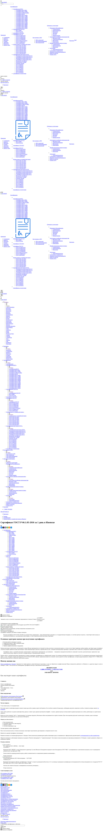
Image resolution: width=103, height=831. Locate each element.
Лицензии (6, 42)
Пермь (7, 332)
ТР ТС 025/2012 (19, 72)
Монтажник (55, 40)
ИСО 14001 (12, 533)
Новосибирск (9, 327)
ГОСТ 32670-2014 (20, 43)
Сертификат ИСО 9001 (21, 10)
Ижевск (8, 316)
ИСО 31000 (12, 545)
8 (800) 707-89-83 (46, 669)
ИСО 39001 (12, 549)
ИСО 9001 (11, 532)
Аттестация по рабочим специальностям (59, 36)
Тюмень (8, 340)
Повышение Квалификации (56, 28)
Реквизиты (6, 43)
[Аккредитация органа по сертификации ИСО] (13, 699)
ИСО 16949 (12, 540)
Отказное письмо (20, 63)
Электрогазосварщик (58, 39)
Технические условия (21, 62)
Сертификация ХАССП (18, 29)
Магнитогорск (9, 323)
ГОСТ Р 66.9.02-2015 (21, 50)
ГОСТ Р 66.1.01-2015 (21, 45)
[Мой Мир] (11, 527)
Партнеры (6, 40)
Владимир (8, 309)
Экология (55, 33)
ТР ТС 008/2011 (19, 69)
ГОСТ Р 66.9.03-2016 (21, 52)
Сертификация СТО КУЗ (7, 796)
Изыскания (55, 31)
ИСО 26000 (12, 542)
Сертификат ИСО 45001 (22, 15)
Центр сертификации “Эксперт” (8, 664)
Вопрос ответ (7, 45)
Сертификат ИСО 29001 (22, 25)
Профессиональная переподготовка (58, 43)
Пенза (7, 331)
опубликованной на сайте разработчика (89, 735)
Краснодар (8, 321)
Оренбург (8, 330)
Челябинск (8, 342)
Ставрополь (9, 337)
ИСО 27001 (12, 544)
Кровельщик (56, 42)
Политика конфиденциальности (8, 821)
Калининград (9, 319)
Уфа (7, 341)
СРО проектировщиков (41, 41)
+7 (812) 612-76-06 (57, 669)
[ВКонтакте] (1, 527)
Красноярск (9, 322)
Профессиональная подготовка (8, 806)
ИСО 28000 (12, 546)
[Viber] (5, 527)
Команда (6, 38)
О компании (6, 37)
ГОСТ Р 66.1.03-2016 (21, 48)
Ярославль (8, 343)
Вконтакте (5, 84)
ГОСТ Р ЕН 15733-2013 (21, 40)
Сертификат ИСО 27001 (22, 21)
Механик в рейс (56, 38)
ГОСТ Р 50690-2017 (20, 42)
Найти (2, 826)
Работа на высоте (54, 53)
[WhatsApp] (7, 527)
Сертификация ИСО (18, 9)
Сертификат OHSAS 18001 (22, 12)
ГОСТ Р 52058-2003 (20, 38)
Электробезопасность (58, 49)
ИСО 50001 (12, 550)
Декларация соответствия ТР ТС (24, 58)
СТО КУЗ (8, 555)
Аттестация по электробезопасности (9, 807)
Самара (8, 335)
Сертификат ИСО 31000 (22, 23)
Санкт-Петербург (10, 307)
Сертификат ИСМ (20, 14)
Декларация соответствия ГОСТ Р (24, 55)
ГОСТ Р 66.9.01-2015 (21, 49)
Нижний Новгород (10, 326)
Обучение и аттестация (52, 25)
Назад (8, 348)
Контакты (71, 40)
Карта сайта (3, 822)
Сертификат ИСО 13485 (22, 16)
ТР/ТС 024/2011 (19, 71)
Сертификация (13, 6)
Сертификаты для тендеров (19, 73)
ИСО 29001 (12, 547)
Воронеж (8, 313)
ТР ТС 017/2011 (19, 68)
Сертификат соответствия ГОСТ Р (24, 57)
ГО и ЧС (55, 34)
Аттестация (52, 48)
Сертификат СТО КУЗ (18, 33)
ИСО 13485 (12, 539)
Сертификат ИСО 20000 (22, 19)
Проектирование (57, 30)
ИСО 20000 (12, 541)
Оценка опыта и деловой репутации (21, 44)
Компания (3, 35)
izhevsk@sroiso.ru (5, 511)
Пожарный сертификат (21, 60)
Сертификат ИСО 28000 (22, 24)
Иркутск (8, 317)
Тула (7, 338)
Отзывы (5, 41)
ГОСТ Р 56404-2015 (20, 36)
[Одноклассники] (9, 527)
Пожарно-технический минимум (58, 52)
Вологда (8, 312)
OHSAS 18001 (12, 535)
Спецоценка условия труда (56, 50)
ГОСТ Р (8, 556)
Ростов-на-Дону (10, 333)
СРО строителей (39, 40)
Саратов (8, 336)
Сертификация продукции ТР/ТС (21, 54)
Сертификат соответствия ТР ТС (24, 59)
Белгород (8, 308)
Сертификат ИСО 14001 (22, 11)
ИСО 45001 (12, 537)
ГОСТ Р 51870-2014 (20, 35)
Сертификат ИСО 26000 (22, 20)
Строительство (56, 29)
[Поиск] (1, 5)
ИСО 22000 (18, 30)
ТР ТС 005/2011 (19, 66)
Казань (7, 318)
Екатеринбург (9, 314)
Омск (7, 328)
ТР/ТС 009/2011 (19, 67)
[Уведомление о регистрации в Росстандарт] (12, 696)
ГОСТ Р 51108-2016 (20, 39)
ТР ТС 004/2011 (19, 64)
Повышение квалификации (7, 804)
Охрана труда (53, 54)
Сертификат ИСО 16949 (22, 17)
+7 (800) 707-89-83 (5, 80)
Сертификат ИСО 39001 (22, 26)
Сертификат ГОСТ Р (18, 34)
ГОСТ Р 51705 (19, 31)
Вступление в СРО (37, 37)
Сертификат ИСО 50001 (22, 28)
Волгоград (8, 311)
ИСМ (10, 536)
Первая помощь (56, 35)
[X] (3, 527)
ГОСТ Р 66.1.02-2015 (21, 47)
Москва (8, 324)
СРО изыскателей (40, 42)
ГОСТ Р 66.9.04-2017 (21, 53)
